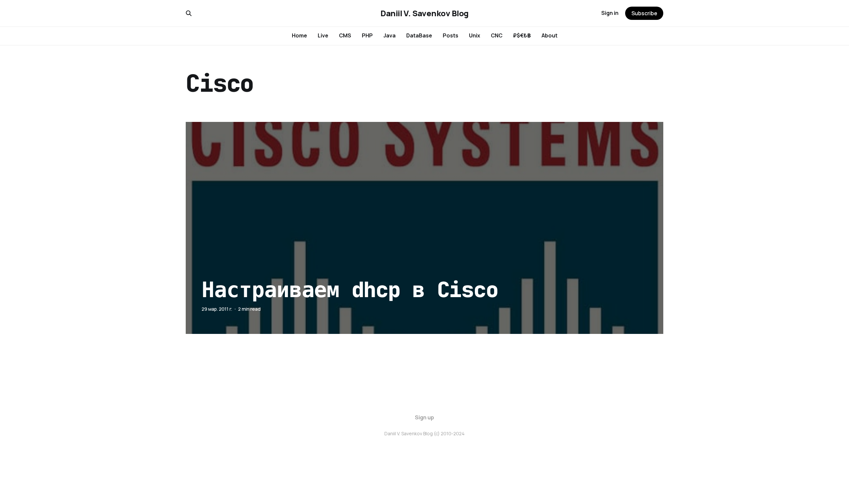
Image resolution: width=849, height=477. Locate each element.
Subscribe (644, 13)
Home (299, 35)
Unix (474, 35)
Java (389, 35)
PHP (367, 35)
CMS (345, 35)
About (549, 35)
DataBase (419, 35)
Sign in (610, 13)
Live (323, 35)
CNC (496, 35)
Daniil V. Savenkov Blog (424, 13)
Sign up (424, 417)
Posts (450, 35)
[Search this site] (189, 13)
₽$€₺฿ (522, 35)
